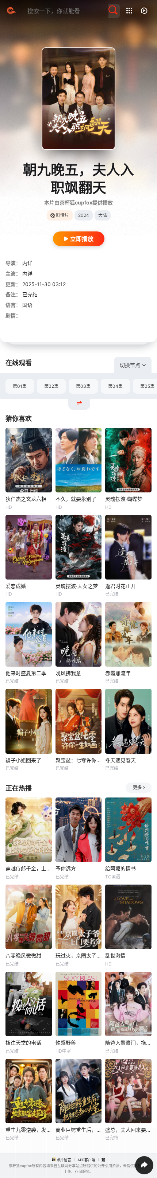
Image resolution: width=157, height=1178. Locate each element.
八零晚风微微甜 (23, 955)
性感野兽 (65, 1042)
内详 (27, 263)
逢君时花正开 (120, 586)
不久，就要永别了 (75, 499)
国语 (27, 305)
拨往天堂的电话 (23, 1042)
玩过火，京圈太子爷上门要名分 (78, 955)
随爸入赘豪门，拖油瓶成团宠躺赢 (128, 1042)
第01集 (20, 386)
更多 (137, 787)
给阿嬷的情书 (120, 868)
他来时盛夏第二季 (25, 673)
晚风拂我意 (68, 673)
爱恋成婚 (15, 586)
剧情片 (62, 215)
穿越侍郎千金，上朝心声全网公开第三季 (28, 868)
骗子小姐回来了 (23, 760)
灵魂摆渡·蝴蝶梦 (123, 499)
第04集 (115, 386)
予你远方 (65, 868)
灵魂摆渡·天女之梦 (76, 586)
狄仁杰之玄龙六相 (25, 499)
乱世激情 (115, 955)
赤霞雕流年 (118, 673)
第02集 (51, 386)
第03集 (83, 386)
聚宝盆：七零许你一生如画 (78, 760)
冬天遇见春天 (120, 760)
